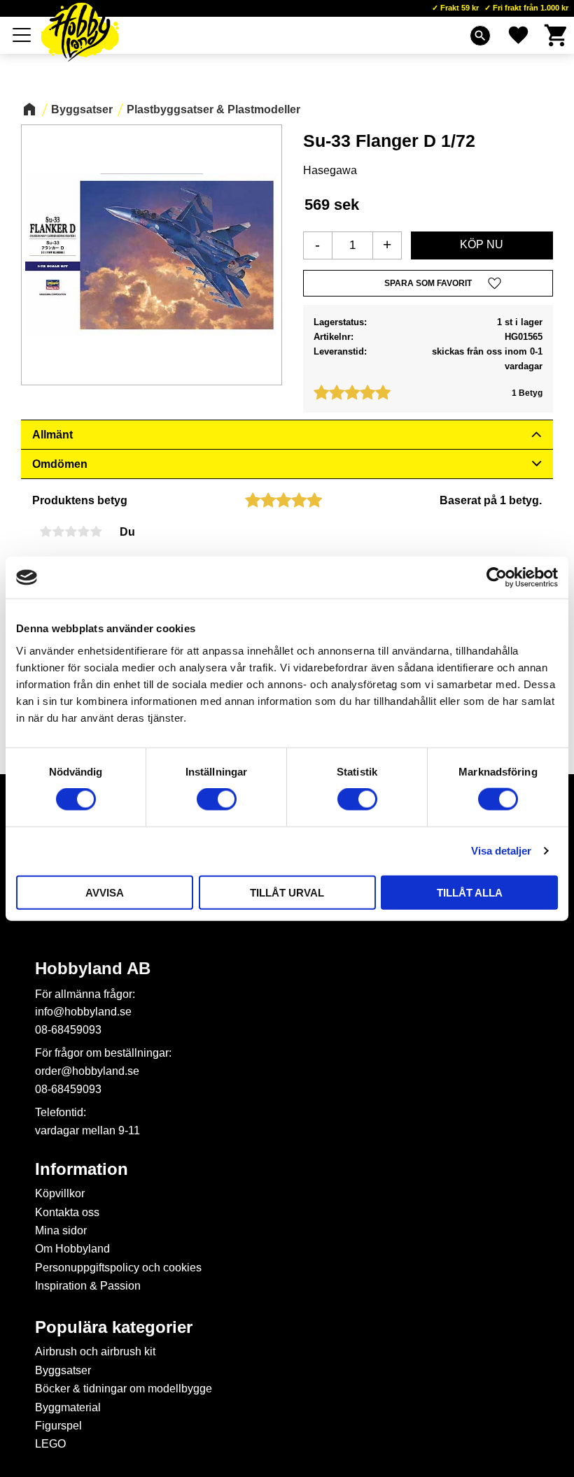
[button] (22, 35)
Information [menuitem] (81, 1169)
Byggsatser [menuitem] (63, 1370)
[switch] (217, 799)
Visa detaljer (501, 851)
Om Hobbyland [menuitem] (72, 1249)
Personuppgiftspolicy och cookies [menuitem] (118, 1267)
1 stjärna (45, 531)
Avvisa (104, 892)
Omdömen (60, 464)
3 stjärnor (70, 531)
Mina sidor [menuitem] (61, 1230)
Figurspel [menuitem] (58, 1426)
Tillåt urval (287, 892)
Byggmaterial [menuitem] (68, 1407)
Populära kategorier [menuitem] (113, 1327)
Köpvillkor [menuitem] (60, 1193)
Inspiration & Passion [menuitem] (88, 1286)
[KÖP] (482, 245)
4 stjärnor (83, 531)
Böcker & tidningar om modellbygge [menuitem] (123, 1388)
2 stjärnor (58, 531)
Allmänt (52, 435)
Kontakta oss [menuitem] (67, 1212)
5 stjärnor (96, 531)
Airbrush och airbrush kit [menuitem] (95, 1351)
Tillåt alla (470, 892)
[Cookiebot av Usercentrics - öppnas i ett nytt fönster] (496, 577)
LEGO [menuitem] (50, 1444)
